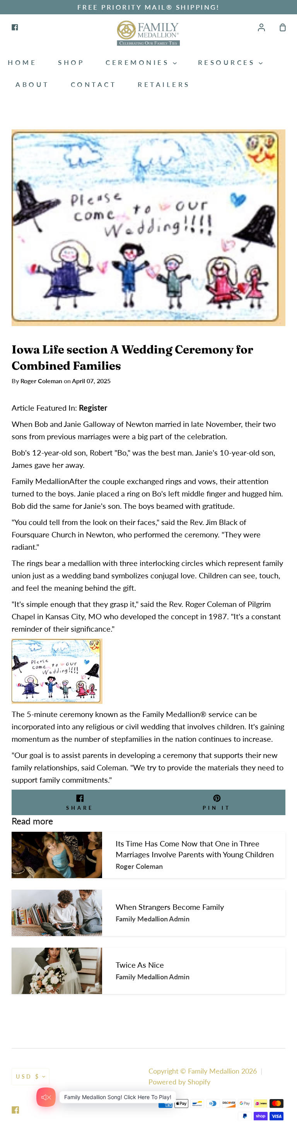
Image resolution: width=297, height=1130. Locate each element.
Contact (94, 84)
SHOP (71, 62)
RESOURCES (228, 62)
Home (22, 62)
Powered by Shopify (179, 1082)
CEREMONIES (139, 62)
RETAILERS (164, 84)
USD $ (28, 1076)
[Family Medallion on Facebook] (15, 1110)
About (32, 84)
